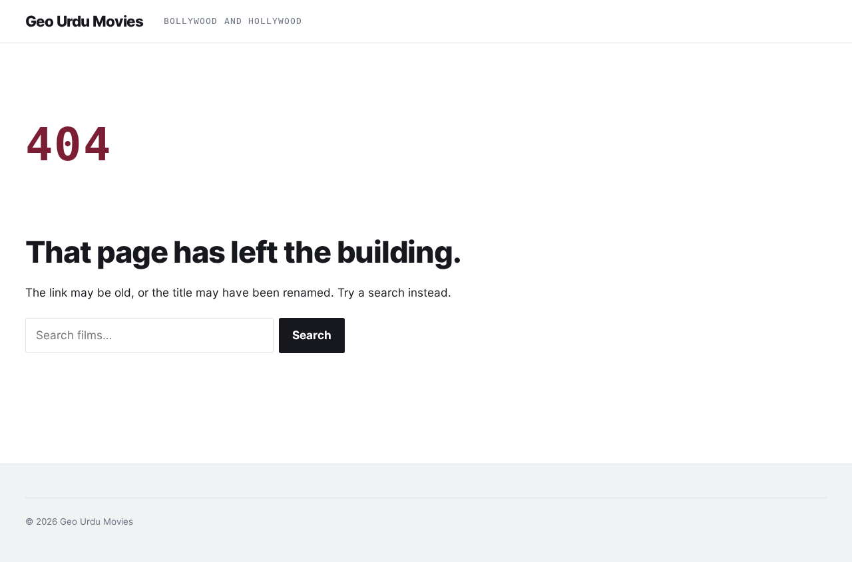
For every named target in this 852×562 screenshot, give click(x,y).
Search (311, 335)
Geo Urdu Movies (84, 21)
